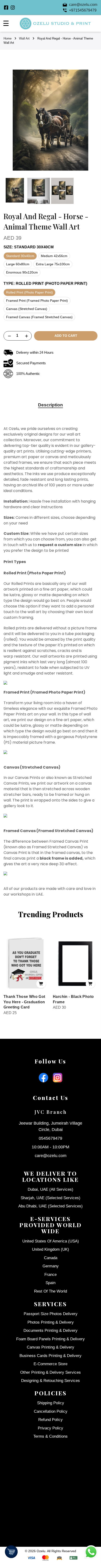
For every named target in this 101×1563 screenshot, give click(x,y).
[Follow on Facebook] (6, 7)
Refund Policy (50, 1419)
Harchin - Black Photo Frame (73, 999)
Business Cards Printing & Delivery (50, 1355)
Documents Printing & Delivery (50, 1330)
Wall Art (24, 38)
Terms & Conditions (50, 1436)
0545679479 (50, 1138)
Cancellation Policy (50, 1411)
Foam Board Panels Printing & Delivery (50, 1339)
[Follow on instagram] (12, 7)
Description (50, 404)
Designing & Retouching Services (50, 1380)
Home (8, 38)
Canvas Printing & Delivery (50, 1347)
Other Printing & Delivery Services (50, 1372)
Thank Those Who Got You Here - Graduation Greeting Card (24, 1002)
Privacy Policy (50, 1428)
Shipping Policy (50, 1403)
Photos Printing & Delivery (50, 1322)
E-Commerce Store (50, 1364)
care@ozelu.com (50, 1155)
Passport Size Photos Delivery (51, 1314)
